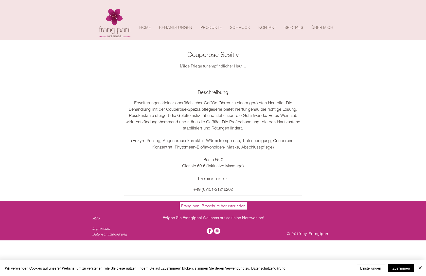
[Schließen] (420, 268)
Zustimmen (401, 268)
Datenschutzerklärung (268, 268)
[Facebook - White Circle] (210, 231)
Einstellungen (370, 268)
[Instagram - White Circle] (217, 231)
